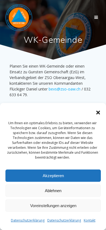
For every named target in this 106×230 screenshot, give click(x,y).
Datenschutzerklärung (28, 220)
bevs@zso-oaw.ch (64, 89)
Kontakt (89, 220)
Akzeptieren (53, 175)
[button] (98, 112)
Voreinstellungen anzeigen (53, 205)
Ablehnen (53, 190)
